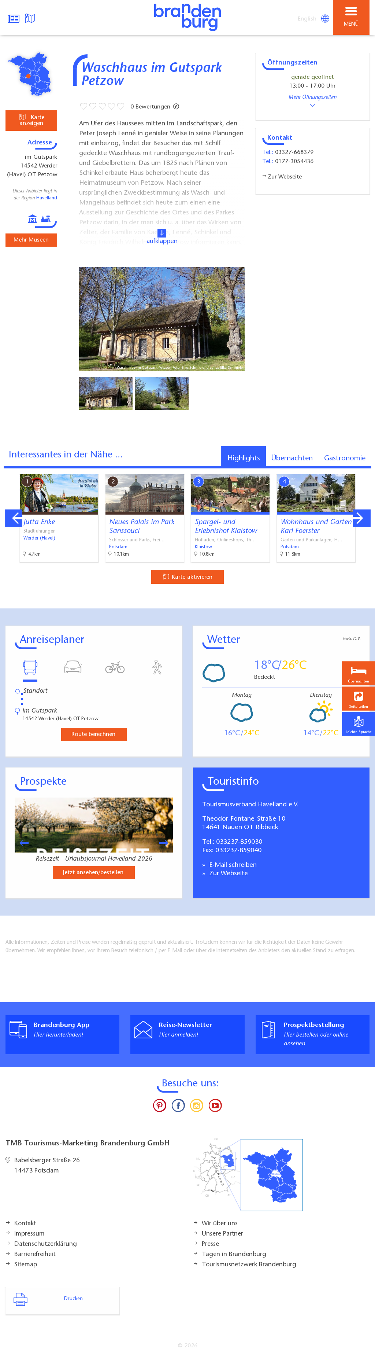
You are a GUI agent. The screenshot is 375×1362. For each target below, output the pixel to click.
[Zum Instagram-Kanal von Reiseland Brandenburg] (197, 1107)
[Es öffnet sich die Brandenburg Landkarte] (30, 17)
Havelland (46, 198)
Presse (210, 1244)
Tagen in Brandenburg (234, 1254)
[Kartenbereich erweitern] (364, 470)
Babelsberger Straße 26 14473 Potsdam (47, 1165)
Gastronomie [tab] (344, 458)
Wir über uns (220, 1224)
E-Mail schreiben (232, 865)
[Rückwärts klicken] (20, 843)
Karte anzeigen (31, 120)
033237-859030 (239, 842)
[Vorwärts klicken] (167, 843)
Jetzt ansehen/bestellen (93, 873)
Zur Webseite (227, 873)
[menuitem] (308, 19)
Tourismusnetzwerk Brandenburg (249, 1265)
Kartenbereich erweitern (328, 469)
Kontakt (25, 1224)
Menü (351, 24)
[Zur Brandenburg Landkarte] (248, 1178)
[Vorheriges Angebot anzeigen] (13, 518)
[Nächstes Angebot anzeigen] (362, 518)
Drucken (73, 1299)
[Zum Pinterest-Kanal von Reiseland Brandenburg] (160, 1107)
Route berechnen (93, 734)
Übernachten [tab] (292, 458)
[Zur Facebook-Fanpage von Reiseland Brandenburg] (178, 1107)
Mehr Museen (31, 240)
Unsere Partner (222, 1234)
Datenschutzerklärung (45, 1244)
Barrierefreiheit (34, 1254)
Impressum (29, 1234)
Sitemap (25, 1265)
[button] (358, 699)
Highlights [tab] (243, 458)
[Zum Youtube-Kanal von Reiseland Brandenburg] (215, 1107)
